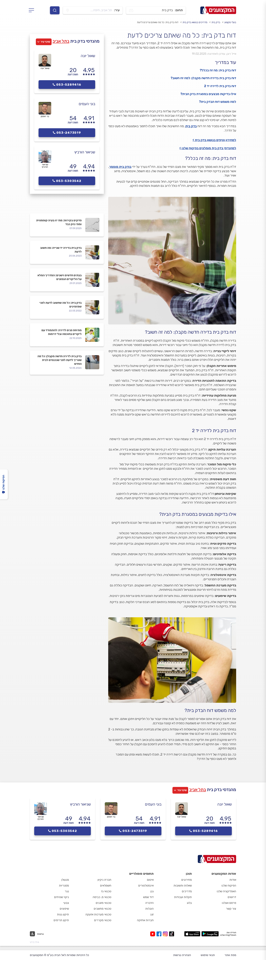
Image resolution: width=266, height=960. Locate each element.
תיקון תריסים (61, 920)
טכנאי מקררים (102, 920)
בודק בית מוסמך (120, 167)
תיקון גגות (63, 914)
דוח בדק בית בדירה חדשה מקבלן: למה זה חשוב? (203, 78)
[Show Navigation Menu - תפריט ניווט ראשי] (32, 10)
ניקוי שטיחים (61, 897)
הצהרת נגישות (182, 955)
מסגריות (64, 885)
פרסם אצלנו (229, 903)
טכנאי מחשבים (102, 908)
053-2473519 (68, 132)
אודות (232, 879)
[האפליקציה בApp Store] (192, 933)
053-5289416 (68, 84)
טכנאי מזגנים (103, 903)
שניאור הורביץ (84, 152)
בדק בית (216, 22)
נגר (67, 891)
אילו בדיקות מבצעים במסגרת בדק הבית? (208, 94)
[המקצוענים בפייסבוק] (160, 933)
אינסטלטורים (146, 885)
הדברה (149, 903)
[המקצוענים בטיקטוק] (171, 933)
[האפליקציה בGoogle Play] (210, 933)
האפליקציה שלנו (226, 891)
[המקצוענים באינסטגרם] (166, 933)
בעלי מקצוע (230, 22)
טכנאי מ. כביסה (102, 897)
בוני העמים (87, 104)
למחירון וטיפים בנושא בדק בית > (214, 140)
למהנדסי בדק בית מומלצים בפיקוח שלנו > (207, 148)
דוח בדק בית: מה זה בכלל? (218, 70)
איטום (150, 879)
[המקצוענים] (218, 10)
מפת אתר (230, 955)
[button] (37, 933)
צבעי (66, 903)
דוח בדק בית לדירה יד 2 (220, 86)
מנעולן (65, 879)
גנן (152, 891)
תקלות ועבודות (183, 897)
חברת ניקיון (104, 879)
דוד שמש (148, 897)
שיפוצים (64, 908)
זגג (152, 914)
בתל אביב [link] (60, 41)
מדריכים (187, 891)
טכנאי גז (106, 891)
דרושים (232, 897)
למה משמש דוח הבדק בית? (217, 102)
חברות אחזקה (145, 920)
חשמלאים (105, 885)
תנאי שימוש (208, 955)
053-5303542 (68, 181)
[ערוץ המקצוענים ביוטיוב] (153, 933)
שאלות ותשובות (183, 885)
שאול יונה (88, 56)
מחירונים (186, 879)
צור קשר (231, 908)
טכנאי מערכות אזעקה (98, 914)
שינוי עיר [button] (45, 41)
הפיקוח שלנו (228, 885)
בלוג (189, 903)
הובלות (149, 908)
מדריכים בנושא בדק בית (195, 22)
